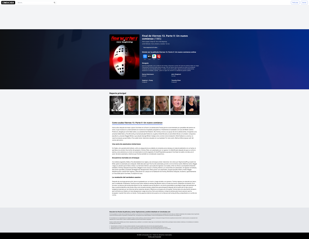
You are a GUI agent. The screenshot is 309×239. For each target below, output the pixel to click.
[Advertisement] (154, 17)
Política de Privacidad (154, 237)
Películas (295, 2)
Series (304, 2)
